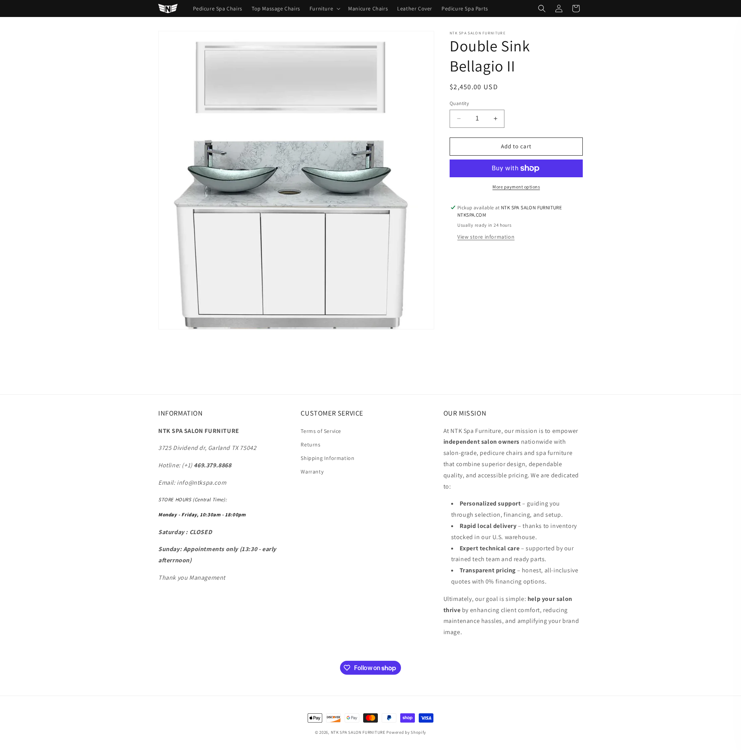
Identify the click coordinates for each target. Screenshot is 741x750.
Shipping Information (327, 458)
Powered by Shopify (406, 732)
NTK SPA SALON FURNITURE (358, 732)
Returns (310, 444)
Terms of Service (321, 431)
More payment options (516, 187)
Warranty (312, 471)
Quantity (459, 103)
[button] (324, 8)
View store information (485, 236)
